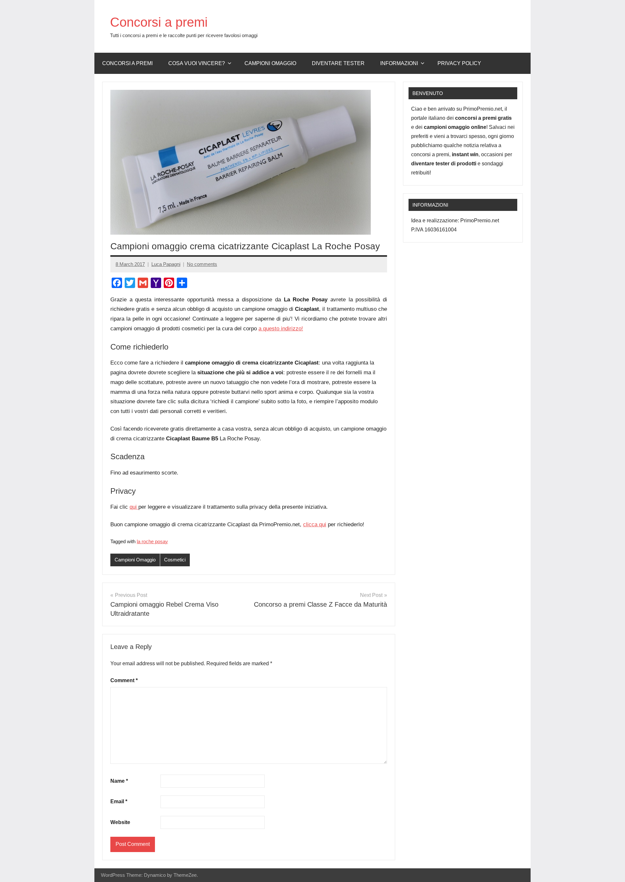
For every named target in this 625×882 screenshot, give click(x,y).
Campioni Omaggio (135, 559)
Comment (124, 680)
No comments (202, 264)
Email (118, 801)
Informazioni (399, 63)
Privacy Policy (459, 63)
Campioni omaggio (270, 63)
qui (134, 507)
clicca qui (314, 524)
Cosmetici (175, 559)
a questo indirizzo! (280, 328)
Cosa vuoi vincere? (196, 63)
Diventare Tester (338, 63)
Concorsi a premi (159, 22)
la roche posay (152, 541)
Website (120, 822)
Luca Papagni (165, 264)
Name (119, 781)
